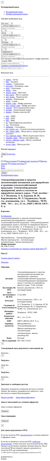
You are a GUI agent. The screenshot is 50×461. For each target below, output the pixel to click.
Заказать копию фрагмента (33, 249)
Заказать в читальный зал (11, 249)
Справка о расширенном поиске (14, 66)
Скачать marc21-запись (10, 258)
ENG (3, 166)
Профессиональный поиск (17, 14)
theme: (8, 90)
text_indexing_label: (13, 136)
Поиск (4, 154)
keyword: (9, 86)
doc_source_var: (12, 129)
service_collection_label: (15, 140)
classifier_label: (12, 138)
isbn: (7, 116)
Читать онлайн (7, 397)
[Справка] (25, 164)
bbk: (7, 121)
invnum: (9, 110)
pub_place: (10, 95)
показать (11, 149)
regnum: (9, 108)
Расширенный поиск (14, 12)
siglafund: (9, 127)
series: (8, 101)
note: (8, 88)
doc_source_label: (13, 131)
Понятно (5, 411)
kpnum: (9, 112)
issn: (7, 118)
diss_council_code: (13, 106)
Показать (4, 262)
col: (7, 125)
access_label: (11, 144)
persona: (9, 99)
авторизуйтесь (26, 435)
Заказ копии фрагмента (25, 397)
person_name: (11, 93)
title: (7, 82)
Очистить (11, 154)
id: (7, 123)
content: (9, 84)
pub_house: (10, 97)
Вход (3, 168)
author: (8, 80)
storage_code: (11, 103)
